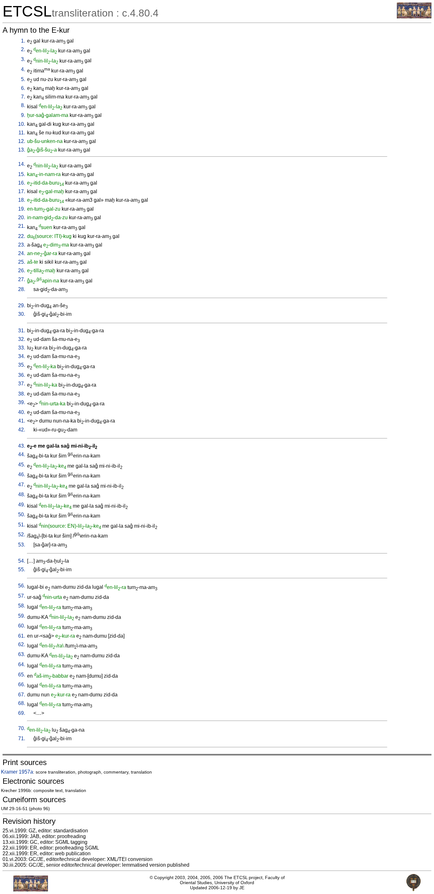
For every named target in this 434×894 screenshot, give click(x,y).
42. (21, 429)
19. (21, 209)
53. (21, 544)
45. (21, 464)
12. (21, 141)
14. (21, 164)
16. (21, 183)
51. (21, 524)
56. (21, 585)
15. (21, 174)
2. (23, 49)
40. (21, 412)
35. (21, 365)
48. (21, 494)
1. (23, 41)
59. (21, 616)
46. (21, 474)
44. (21, 454)
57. (21, 596)
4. (23, 69)
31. (21, 330)
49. (21, 504)
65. (21, 674)
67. (21, 694)
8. (23, 105)
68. (21, 703)
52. (21, 534)
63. (21, 654)
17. (21, 191)
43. (21, 446)
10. (21, 124)
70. (21, 728)
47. (21, 484)
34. (21, 356)
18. (21, 200)
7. (23, 96)
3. (23, 59)
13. (21, 149)
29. (21, 305)
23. (21, 244)
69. (21, 713)
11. (21, 132)
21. (21, 226)
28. (21, 289)
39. (21, 402)
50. (21, 514)
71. (21, 738)
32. (21, 339)
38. (21, 393)
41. (21, 420)
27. (21, 279)
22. (21, 236)
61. (21, 636)
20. (21, 217)
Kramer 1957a (17, 772)
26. (21, 270)
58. (21, 605)
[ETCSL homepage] (414, 16)
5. (23, 79)
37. (21, 383)
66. (21, 684)
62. (21, 644)
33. (21, 347)
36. (21, 375)
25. (21, 262)
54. (21, 561)
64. (21, 664)
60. (21, 625)
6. (23, 88)
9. (23, 115)
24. (21, 253)
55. (21, 569)
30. (21, 314)
